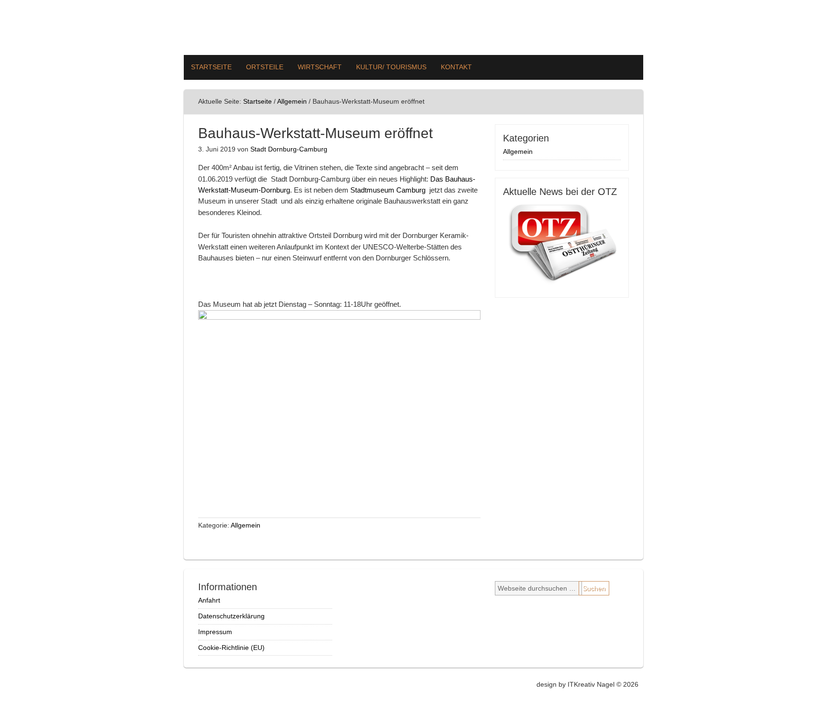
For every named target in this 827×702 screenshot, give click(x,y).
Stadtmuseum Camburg (387, 190)
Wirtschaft (320, 67)
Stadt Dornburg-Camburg (288, 149)
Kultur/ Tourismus (391, 67)
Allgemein (245, 525)
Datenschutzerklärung (231, 616)
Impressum (215, 632)
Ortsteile (264, 67)
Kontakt (456, 67)
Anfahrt (209, 600)
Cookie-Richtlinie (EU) (231, 647)
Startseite (211, 67)
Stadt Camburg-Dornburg (413, 27)
